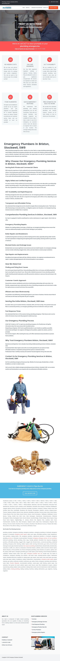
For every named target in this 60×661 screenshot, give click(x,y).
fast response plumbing (29, 546)
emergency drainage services (40, 538)
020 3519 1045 (54, 2)
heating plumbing (15, 569)
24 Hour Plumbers (36, 629)
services (10, 538)
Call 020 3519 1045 (30, 493)
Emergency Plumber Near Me (39, 627)
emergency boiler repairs (21, 534)
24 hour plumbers (52, 538)
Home (23, 7)
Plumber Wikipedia (14, 563)
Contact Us (45, 7)
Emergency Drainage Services (39, 621)
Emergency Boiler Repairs (36, 7)
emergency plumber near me (34, 553)
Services (27, 7)
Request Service (53, 7)
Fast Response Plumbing (38, 624)
